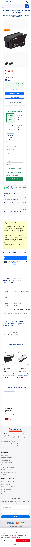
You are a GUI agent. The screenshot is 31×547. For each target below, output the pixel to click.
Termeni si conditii (6, 462)
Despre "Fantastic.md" (7, 481)
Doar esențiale (8, 540)
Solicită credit (14, 179)
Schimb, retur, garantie (7, 467)
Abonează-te (15, 516)
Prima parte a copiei (15, 168)
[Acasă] (3, 10)
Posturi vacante (5, 484)
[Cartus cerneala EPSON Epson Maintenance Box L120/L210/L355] (8, 358)
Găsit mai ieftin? (20, 188)
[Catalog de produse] (4, 2)
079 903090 (16, 443)
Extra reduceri (5, 455)
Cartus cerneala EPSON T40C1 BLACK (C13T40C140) (15, 262)
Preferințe (15, 544)
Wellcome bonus (6, 460)
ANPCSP (3, 474)
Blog (2, 494)
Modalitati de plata (6, 470)
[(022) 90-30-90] (27, 2)
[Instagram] (17, 449)
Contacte (3, 491)
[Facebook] (14, 449)
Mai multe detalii (15, 537)
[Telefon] (12, 187)
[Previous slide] (3, 364)
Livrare (3, 465)
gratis (24, 197)
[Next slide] (28, 364)
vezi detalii (15, 89)
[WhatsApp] (5, 187)
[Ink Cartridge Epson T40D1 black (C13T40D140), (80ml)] (9, 400)
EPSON (17, 289)
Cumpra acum (15, 97)
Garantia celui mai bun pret (8, 472)
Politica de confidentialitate (9, 486)
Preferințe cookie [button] (6, 489)
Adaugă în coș (15, 93)
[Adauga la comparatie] (5, 352)
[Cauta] (27, 6)
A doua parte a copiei (15, 172)
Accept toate (22, 540)
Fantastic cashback (6, 457)
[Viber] (9, 187)
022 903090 (16, 445)
